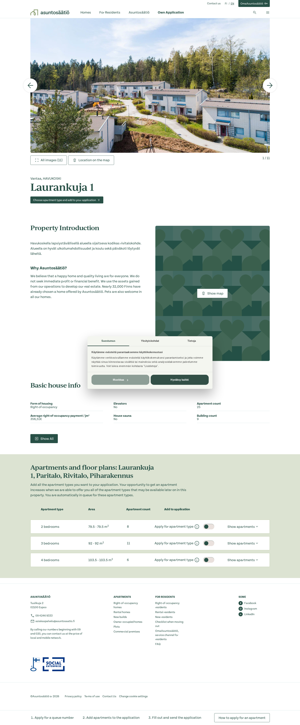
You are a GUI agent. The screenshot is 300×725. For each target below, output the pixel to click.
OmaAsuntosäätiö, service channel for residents (167, 635)
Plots (117, 626)
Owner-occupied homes (128, 621)
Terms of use (92, 696)
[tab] (48, 160)
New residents (164, 617)
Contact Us (109, 696)
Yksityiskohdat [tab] (150, 340)
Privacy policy (73, 696)
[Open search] (254, 12)
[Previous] (30, 85)
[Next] (270, 85)
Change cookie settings (133, 696)
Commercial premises (127, 631)
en (232, 3)
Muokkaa (118, 379)
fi (226, 3)
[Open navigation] (268, 12)
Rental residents (165, 612)
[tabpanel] (150, 85)
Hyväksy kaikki (179, 379)
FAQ (158, 644)
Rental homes (122, 612)
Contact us (214, 3)
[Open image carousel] (150, 85)
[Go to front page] (49, 12)
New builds (120, 617)
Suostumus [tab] (108, 340)
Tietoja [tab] (192, 340)
